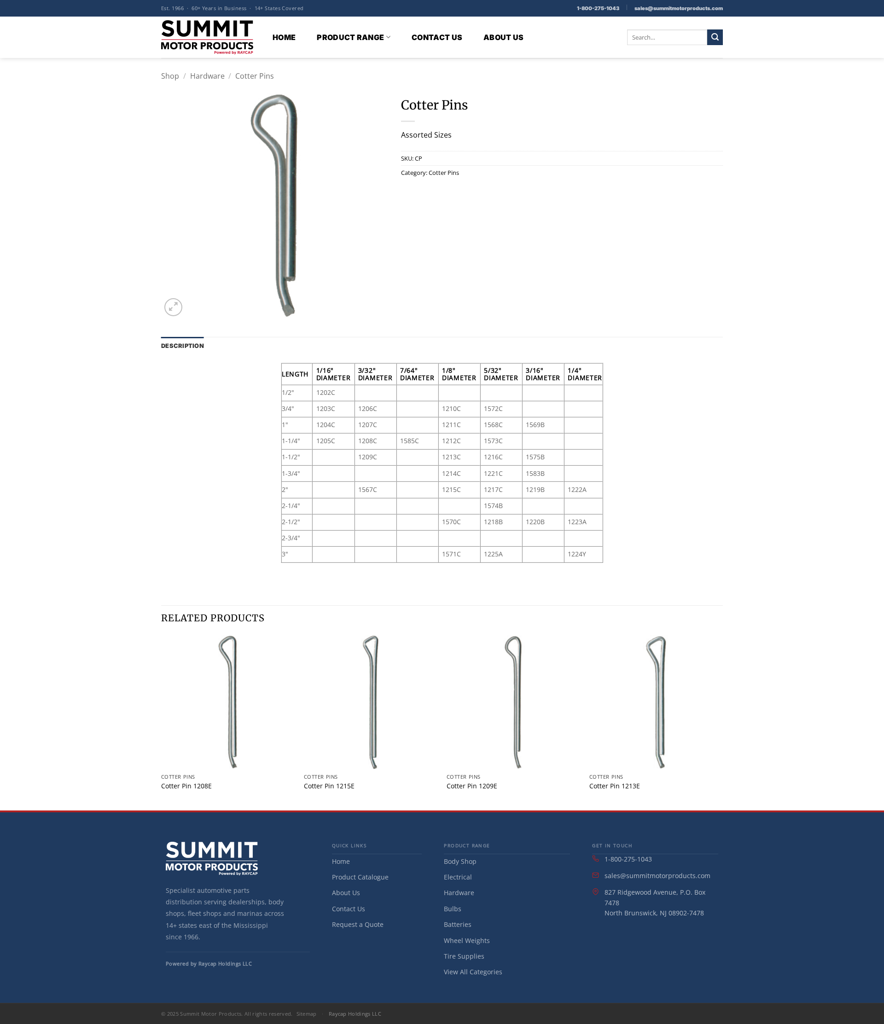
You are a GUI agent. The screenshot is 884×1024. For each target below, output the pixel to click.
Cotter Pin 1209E (472, 786)
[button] (173, 307)
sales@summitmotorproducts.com (678, 8)
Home (284, 37)
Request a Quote (358, 924)
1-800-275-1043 (598, 8)
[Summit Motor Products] (207, 37)
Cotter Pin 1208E (186, 786)
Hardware (207, 76)
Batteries (457, 924)
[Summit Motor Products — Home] (212, 858)
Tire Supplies (464, 956)
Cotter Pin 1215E (329, 786)
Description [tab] (182, 345)
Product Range (350, 37)
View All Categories (473, 971)
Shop (170, 76)
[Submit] (715, 37)
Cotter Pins (254, 76)
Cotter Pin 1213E (614, 786)
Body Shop (460, 861)
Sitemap (307, 1013)
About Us (503, 37)
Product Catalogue (360, 877)
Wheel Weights (467, 940)
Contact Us (437, 37)
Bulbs (452, 908)
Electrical (458, 877)
